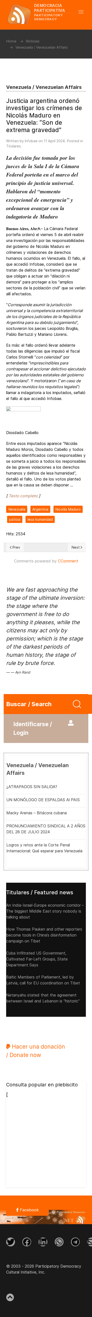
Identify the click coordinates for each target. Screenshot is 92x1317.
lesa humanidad (40, 519)
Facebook (29, 1209)
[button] (83, 12)
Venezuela (16, 509)
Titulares (13, 146)
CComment (68, 561)
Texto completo (23, 495)
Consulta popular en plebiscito (42, 1085)
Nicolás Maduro (68, 509)
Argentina (40, 509)
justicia (14, 519)
